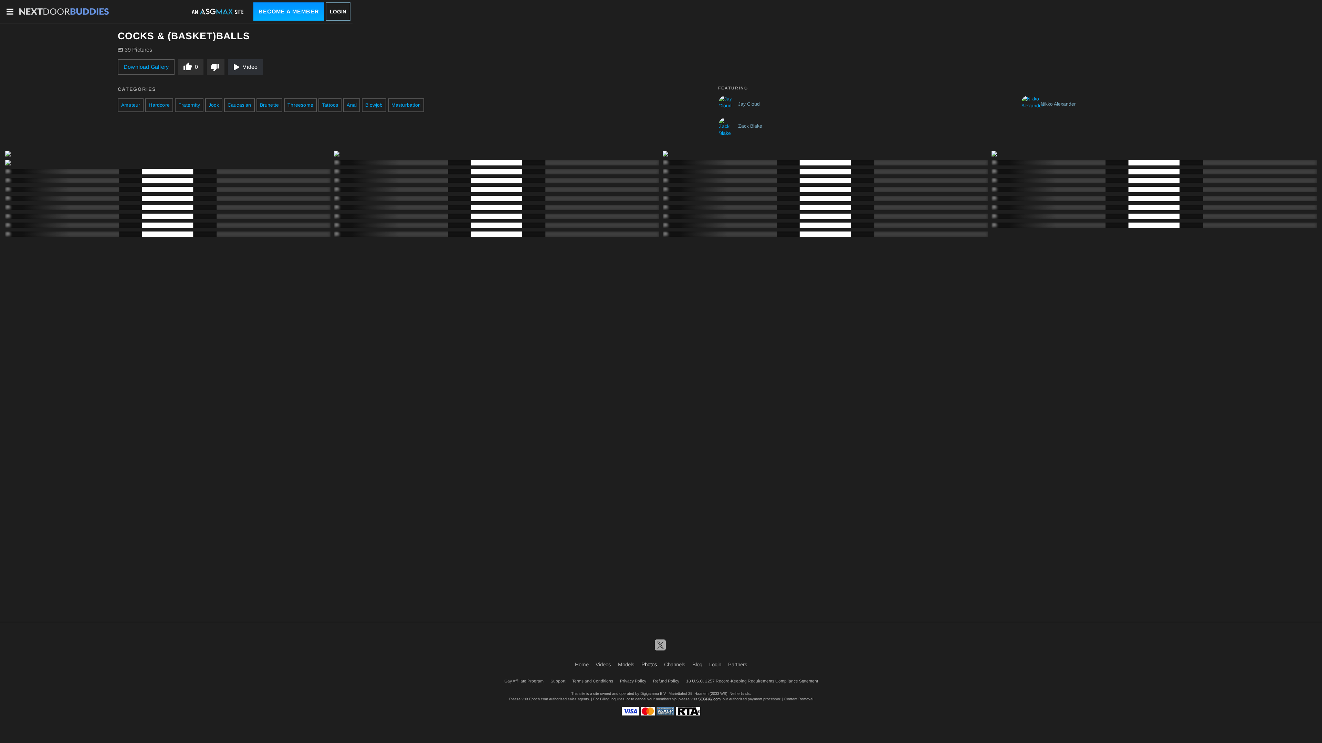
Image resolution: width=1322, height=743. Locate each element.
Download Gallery (146, 67)
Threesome (300, 105)
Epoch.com (538, 699)
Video (250, 67)
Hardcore (159, 105)
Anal (352, 105)
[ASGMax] (64, 11)
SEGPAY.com (709, 699)
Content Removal (798, 699)
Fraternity (189, 105)
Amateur (130, 105)
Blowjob (373, 105)
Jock (214, 105)
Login (338, 11)
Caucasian (239, 105)
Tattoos (330, 105)
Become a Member (289, 11)
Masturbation (406, 105)
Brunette (269, 105)
